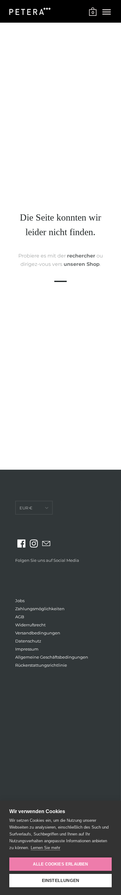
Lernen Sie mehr (45, 847)
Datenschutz (28, 640)
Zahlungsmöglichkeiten (40, 608)
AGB (19, 616)
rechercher (81, 256)
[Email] (46, 543)
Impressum (26, 649)
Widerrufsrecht (30, 624)
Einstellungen (60, 880)
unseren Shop (82, 264)
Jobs (20, 600)
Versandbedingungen (37, 632)
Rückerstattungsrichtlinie (41, 665)
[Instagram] (34, 543)
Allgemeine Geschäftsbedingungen (51, 657)
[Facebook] (21, 543)
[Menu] (106, 12)
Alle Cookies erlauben (60, 864)
